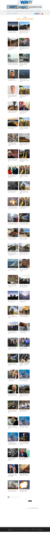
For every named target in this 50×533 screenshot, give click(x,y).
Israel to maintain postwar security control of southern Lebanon (12, 144)
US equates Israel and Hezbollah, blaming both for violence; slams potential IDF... (12, 443)
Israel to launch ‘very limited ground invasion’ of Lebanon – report (12, 411)
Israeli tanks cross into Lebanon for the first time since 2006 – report (24, 395)
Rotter (30, 529)
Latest (11, 11)
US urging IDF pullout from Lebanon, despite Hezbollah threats (24, 192)
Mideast (20, 11)
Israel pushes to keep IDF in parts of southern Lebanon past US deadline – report (13, 253)
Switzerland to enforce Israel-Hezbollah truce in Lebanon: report (24, 32)
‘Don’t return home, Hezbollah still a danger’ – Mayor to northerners (24, 269)
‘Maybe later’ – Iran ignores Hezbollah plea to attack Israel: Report (12, 427)
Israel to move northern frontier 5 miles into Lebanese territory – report (24, 144)
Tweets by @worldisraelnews (33, 508)
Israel (17, 11)
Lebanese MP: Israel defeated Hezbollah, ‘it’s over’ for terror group (24, 364)
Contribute (15, 13)
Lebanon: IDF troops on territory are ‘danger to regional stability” (13, 316)
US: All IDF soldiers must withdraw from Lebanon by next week (24, 253)
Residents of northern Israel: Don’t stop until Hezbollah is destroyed (24, 128)
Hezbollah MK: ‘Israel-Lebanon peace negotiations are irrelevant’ (24, 96)
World (24, 11)
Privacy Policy (20, 529)
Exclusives (39, 11)
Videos (14, 11)
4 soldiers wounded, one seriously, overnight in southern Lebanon (24, 80)
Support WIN (9, 530)
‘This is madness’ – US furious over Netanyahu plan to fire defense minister (12, 475)
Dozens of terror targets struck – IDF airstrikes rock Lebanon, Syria (12, 208)
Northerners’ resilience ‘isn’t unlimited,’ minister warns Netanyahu (24, 64)
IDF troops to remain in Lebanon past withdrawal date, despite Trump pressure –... (24, 285)
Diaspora (32, 11)
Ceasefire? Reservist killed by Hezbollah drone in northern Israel (12, 96)
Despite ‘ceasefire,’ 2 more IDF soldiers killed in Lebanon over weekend (24, 48)
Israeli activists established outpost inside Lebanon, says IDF (12, 332)
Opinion (8, 13)
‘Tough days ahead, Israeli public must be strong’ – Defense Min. (12, 459)
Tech (35, 11)
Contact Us (16, 529)
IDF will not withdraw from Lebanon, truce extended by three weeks (12, 285)
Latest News (9, 529)
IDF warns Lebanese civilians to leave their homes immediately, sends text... (24, 443)
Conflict (27, 11)
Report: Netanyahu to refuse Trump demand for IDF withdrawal (12, 48)
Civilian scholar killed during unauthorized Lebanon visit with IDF (12, 348)
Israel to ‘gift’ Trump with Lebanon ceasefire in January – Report (24, 348)
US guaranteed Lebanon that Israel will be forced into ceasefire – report (24, 112)
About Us (13, 529)
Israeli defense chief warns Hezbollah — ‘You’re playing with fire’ (24, 176)
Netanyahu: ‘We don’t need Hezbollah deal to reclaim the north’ (12, 364)
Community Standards (26, 529)
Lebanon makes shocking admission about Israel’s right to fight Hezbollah (24, 160)
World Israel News (39, 529)
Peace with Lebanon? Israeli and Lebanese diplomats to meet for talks (12, 176)
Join (11, 13)
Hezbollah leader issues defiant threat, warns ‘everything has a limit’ (12, 160)
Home (8, 11)
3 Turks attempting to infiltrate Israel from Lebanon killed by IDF (12, 269)
